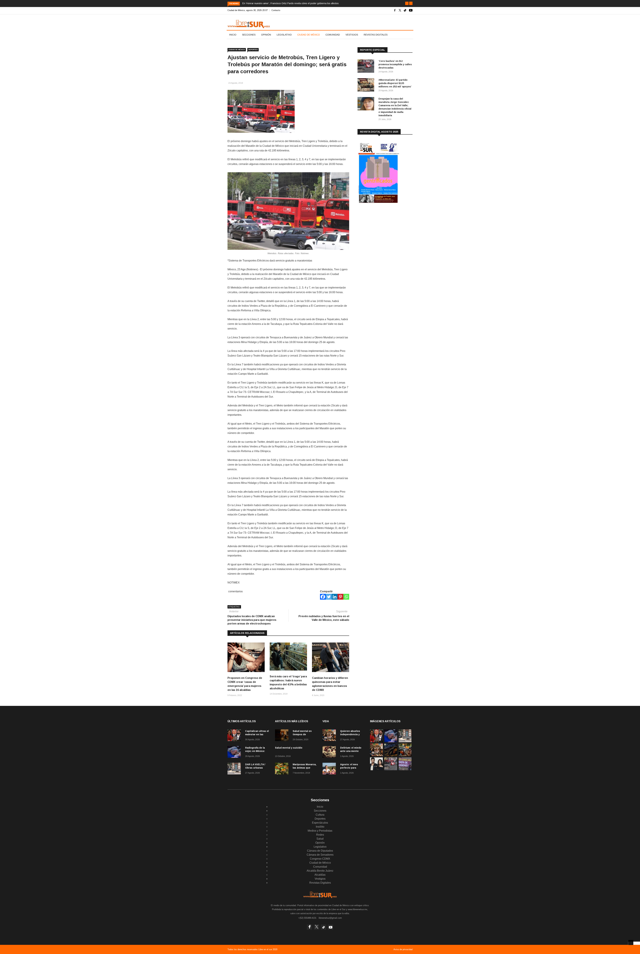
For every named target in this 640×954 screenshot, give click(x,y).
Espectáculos (320, 822)
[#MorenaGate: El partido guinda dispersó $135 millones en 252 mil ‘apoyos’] (367, 85)
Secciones (249, 34)
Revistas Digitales (376, 34)
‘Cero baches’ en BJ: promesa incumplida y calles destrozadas (395, 64)
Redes (320, 834)
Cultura (320, 814)
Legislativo (284, 34)
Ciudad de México (308, 34)
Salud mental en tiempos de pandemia (302, 734)
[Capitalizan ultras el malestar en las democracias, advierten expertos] (235, 735)
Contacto (276, 10)
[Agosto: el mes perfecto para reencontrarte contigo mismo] (330, 769)
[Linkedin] (335, 597)
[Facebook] (323, 597)
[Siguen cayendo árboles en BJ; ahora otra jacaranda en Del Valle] (405, 755)
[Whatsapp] (346, 597)
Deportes (253, 50)
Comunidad (333, 34)
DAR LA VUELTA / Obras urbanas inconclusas (255, 767)
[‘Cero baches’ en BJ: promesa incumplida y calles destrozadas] (367, 66)
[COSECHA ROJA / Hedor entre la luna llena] (390, 755)
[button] (406, 3)
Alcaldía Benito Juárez (320, 870)
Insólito (320, 826)
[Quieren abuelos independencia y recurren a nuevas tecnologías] (330, 735)
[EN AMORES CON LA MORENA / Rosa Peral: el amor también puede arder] (376, 769)
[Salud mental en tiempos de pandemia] (282, 735)
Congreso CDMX (320, 858)
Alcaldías (320, 874)
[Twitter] (329, 597)
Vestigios (352, 34)
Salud (320, 838)
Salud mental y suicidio (288, 747)
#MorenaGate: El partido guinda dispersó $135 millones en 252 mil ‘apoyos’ (395, 83)
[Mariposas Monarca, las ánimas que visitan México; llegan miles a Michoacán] (282, 769)
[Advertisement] (383, 233)
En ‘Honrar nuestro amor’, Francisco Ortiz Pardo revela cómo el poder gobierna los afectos (290, 3)
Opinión (266, 34)
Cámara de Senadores (320, 854)
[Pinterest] (340, 597)
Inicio (232, 34)
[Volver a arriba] (630, 942)
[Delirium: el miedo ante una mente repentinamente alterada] (330, 752)
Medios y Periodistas (320, 830)
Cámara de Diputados (320, 850)
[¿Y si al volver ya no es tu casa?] (405, 769)
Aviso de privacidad (403, 949)
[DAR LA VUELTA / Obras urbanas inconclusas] (235, 769)
